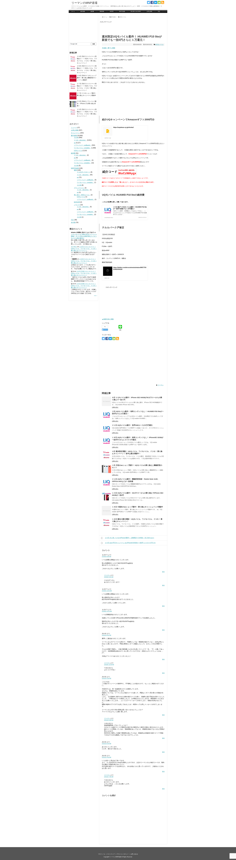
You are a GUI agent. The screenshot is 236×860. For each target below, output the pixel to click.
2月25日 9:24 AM (108, 577)
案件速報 (82, 11)
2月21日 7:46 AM (108, 776)
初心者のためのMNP (136, 11)
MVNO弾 (77, 202)
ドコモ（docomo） (80, 140)
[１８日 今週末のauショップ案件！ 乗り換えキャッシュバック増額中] (106, 510)
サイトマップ (111, 854)
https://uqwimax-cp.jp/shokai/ (123, 127)
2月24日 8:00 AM (106, 556)
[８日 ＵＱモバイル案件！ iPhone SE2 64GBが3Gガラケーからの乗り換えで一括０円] (106, 401)
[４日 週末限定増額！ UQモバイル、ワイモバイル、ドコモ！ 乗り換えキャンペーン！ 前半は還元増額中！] (106, 455)
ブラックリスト (79, 188)
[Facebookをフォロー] (152, 2)
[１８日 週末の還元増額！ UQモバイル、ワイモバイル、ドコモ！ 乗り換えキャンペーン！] (106, 522)
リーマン (161, 385)
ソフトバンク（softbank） (82, 145)
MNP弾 (111, 11)
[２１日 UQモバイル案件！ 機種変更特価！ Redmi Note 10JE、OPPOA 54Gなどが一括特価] (106, 482)
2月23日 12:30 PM (109, 664)
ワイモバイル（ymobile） (82, 148)
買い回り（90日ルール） (82, 195)
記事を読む (115, 407)
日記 (159, 11)
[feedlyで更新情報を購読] (159, 2)
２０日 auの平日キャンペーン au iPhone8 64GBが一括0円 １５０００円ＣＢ (130, 543)
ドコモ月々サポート (83, 172)
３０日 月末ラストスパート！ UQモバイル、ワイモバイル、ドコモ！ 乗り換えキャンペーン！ (84, 273)
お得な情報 (149, 11)
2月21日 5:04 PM (108, 720)
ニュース (74, 127)
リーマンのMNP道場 (84, 2)
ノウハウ (77, 205)
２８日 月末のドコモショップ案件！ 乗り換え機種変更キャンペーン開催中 (86, 78)
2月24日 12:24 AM (107, 590)
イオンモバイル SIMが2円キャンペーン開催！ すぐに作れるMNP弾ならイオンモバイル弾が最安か (84, 236)
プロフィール (101, 854)
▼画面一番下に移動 (108, 48)
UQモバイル (159, 44)
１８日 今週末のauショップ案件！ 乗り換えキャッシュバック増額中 (137, 507)
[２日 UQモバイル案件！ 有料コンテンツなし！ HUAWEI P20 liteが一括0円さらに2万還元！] (106, 415)
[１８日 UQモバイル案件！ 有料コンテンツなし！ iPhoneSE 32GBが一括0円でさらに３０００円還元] (106, 441)
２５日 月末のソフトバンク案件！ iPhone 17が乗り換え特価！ (86, 104)
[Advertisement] (133, 27)
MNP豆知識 (122, 11)
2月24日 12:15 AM (107, 611)
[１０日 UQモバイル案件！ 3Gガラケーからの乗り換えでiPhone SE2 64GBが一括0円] (106, 496)
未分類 (73, 222)
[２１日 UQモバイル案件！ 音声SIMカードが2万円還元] (106, 429)
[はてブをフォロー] (155, 2)
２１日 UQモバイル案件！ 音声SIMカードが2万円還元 (132, 425)
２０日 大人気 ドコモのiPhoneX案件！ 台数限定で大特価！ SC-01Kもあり (129, 538)
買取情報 (102, 11)
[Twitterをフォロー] (148, 2)
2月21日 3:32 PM (106, 678)
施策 (75, 170)
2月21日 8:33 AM (106, 743)
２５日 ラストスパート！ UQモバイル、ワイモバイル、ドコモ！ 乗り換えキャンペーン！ (84, 248)
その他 (76, 137)
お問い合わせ (134, 854)
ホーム (73, 11)
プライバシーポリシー (123, 854)
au (75, 143)
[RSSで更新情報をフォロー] (162, 2)
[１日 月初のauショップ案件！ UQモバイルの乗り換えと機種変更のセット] (106, 469)
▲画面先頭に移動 (108, 319)
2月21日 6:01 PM (106, 635)
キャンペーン (75, 133)
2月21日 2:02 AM (106, 757)
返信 (163, 571)
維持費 (92, 11)
